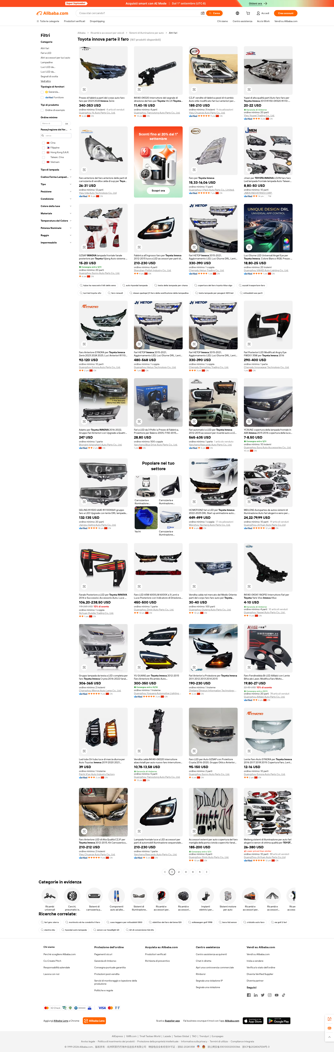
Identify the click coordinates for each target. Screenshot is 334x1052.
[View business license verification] (198, 1047)
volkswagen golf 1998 (202, 922)
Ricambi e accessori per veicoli (107, 32)
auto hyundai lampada (137, 285)
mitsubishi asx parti (253, 293)
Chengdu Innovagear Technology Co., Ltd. (266, 367)
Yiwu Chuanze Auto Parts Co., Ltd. (207, 112)
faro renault (117, 293)
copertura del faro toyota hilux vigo (215, 285)
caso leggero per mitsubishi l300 (126, 922)
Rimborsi (200, 974)
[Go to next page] (207, 872)
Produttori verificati (155, 954)
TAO (194, 1036)
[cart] (248, 13)
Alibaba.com (232, 1020)
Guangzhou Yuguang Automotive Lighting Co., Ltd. (158, 693)
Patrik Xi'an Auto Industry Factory (97, 774)
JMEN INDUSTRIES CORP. (258, 193)
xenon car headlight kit (108, 930)
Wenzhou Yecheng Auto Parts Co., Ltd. (209, 524)
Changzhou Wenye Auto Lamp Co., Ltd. (100, 690)
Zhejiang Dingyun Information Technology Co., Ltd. (213, 690)
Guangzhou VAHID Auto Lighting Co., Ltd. (266, 270)
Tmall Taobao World (150, 1036)
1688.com (131, 1036)
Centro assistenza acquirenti (211, 954)
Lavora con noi (51, 974)
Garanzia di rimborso (105, 960)
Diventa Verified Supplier (260, 974)
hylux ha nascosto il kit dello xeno (99, 285)
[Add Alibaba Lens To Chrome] (94, 1020)
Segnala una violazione (208, 987)
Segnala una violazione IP (209, 980)
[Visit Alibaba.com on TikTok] (283, 995)
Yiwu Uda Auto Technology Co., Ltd (98, 193)
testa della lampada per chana (173, 285)
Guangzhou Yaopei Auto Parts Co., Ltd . (264, 612)
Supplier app (172, 1020)
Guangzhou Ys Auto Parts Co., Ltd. (97, 112)
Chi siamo (49, 947)
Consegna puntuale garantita (110, 967)
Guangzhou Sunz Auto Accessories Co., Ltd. (267, 447)
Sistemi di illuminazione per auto (146, 32)
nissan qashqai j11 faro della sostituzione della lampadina (161, 293)
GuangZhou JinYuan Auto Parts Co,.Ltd (264, 524)
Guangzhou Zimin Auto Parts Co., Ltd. (154, 609)
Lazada (167, 1036)
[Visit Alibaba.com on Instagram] (270, 995)
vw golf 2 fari (281, 922)
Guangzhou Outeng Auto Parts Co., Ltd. (210, 609)
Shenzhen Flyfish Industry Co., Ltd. (152, 270)
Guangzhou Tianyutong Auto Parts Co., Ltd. (157, 112)
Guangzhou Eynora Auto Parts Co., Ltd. (99, 367)
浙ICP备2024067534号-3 (255, 1046)
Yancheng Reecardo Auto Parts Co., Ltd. (210, 444)
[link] (329, 1019)
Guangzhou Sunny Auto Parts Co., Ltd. (99, 273)
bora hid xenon (229, 922)
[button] (203, 13)
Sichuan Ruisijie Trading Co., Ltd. (96, 613)
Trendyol (204, 1036)
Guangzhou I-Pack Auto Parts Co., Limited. (211, 189)
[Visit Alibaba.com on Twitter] (263, 995)
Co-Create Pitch (52, 960)
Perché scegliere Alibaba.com (59, 954)
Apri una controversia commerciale (215, 967)
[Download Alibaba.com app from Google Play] (279, 1020)
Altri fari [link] (173, 32)
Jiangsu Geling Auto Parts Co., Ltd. (97, 524)
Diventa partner (255, 980)
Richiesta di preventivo (157, 960)
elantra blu (49, 930)
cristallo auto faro (255, 922)
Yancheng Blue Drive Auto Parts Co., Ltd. (155, 444)
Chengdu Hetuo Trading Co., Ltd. (206, 270)
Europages (217, 1036)
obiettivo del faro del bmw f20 (167, 922)
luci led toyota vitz (92, 293)
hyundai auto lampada (76, 930)
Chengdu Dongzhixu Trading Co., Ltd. (209, 367)
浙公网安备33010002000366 (224, 1046)
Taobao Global (181, 1036)
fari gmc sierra (51, 922)
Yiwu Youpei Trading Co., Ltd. (259, 115)
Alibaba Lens (61, 1020)
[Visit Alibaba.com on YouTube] (277, 995)
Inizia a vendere (255, 960)
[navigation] (56, 452)
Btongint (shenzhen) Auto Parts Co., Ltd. (100, 444)
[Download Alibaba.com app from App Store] (253, 1020)
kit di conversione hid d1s (141, 930)
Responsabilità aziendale (56, 967)
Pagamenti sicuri (103, 954)
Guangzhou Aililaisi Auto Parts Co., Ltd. (264, 696)
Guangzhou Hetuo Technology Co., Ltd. (155, 367)
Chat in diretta (203, 960)
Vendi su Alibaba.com (258, 954)
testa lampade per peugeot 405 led (216, 293)
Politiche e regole (103, 990)
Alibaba (81, 32)
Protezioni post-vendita (106, 974)
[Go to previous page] (165, 872)
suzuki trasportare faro (253, 285)
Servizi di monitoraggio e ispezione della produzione (115, 982)
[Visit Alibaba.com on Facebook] (249, 995)
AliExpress (117, 1036)
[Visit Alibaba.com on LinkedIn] (256, 995)
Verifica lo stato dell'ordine (261, 967)
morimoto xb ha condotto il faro (84, 922)
